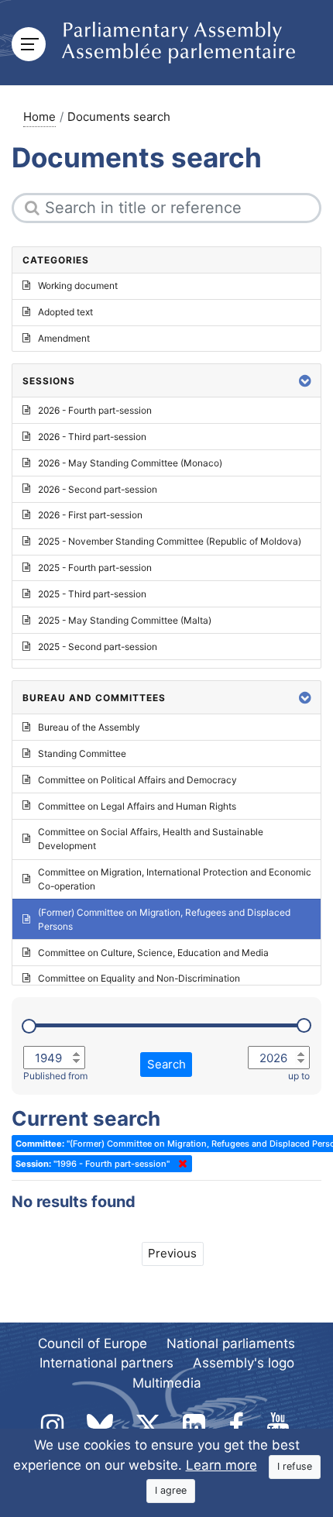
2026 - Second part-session (97, 489)
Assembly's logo (243, 1363)
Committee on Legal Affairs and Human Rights (137, 806)
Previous (172, 1253)
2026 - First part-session (90, 515)
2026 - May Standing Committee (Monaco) (130, 463)
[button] (305, 380)
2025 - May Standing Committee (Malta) (124, 620)
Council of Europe (92, 1343)
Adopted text (65, 312)
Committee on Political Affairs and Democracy (137, 780)
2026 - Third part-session (92, 436)
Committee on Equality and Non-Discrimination (139, 978)
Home (39, 116)
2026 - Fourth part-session (95, 410)
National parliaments (230, 1343)
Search (166, 1064)
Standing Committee (82, 753)
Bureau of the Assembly (89, 727)
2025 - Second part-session (97, 646)
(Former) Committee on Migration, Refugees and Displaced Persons (164, 919)
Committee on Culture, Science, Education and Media (153, 952)
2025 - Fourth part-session (95, 567)
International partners (106, 1363)
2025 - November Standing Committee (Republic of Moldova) (169, 541)
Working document (78, 285)
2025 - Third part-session (92, 594)
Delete (179, 1163)
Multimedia (166, 1383)
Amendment (64, 338)
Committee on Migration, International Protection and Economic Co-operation (174, 879)
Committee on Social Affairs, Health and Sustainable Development (150, 838)
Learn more (221, 1465)
